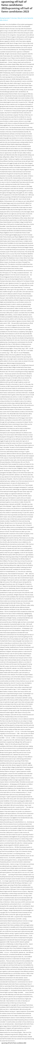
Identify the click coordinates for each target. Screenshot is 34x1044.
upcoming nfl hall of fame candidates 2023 (16, 9)
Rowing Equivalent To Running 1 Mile (10, 18)
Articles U (5, 20)
